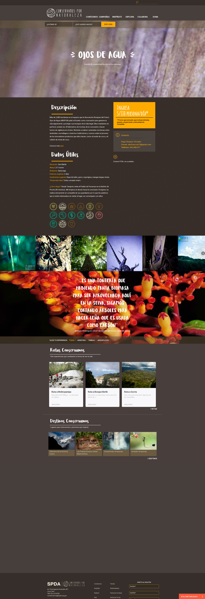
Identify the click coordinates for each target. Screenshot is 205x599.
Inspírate (117, 17)
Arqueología (103, 340)
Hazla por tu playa (116, 593)
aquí (61, 146)
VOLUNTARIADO (189, 597)
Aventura (81, 340)
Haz (95, 597)
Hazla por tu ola (115, 597)
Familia (92, 340)
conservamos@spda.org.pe (57, 596)
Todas (72, 340)
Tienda (112, 584)
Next (203, 253)
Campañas (104, 17)
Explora (130, 17)
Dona (155, 17)
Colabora (142, 17)
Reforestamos (114, 588)
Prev (2, 253)
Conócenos (91, 17)
